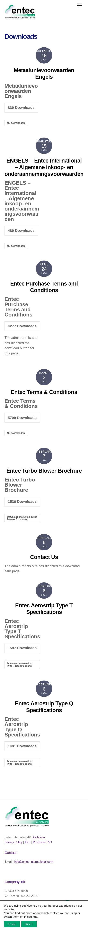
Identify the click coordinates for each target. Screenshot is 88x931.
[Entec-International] (20, 17)
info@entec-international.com (33, 861)
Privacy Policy (13, 842)
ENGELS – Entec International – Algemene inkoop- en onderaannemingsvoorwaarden (44, 167)
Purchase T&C (42, 842)
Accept (12, 924)
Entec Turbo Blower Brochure (44, 471)
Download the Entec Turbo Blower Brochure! (22, 518)
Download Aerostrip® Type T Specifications (19, 664)
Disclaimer (38, 837)
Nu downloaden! (16, 123)
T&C (27, 842)
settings (32, 916)
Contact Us (44, 557)
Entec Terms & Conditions (44, 392)
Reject (29, 924)
